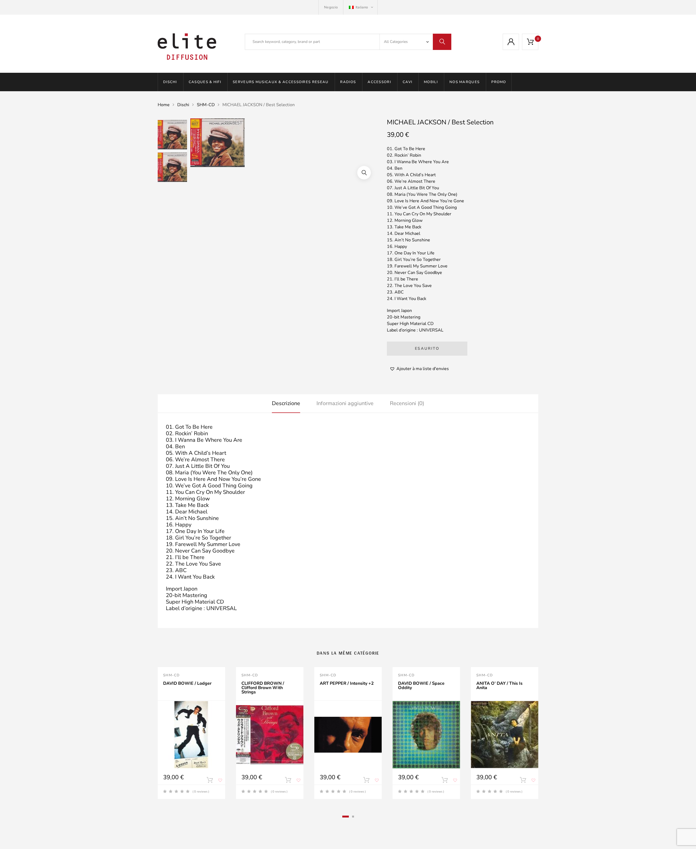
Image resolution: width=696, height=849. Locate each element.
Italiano (362, 7)
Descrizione (286, 403)
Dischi (170, 82)
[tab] (286, 403)
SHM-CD (206, 105)
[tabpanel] (191, 733)
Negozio (331, 7)
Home (164, 105)
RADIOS (348, 82)
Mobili (431, 82)
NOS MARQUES (464, 82)
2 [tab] (353, 817)
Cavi (407, 82)
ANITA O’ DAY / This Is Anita (499, 685)
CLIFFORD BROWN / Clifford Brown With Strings (262, 687)
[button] (364, 172)
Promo (498, 82)
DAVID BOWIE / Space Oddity (421, 685)
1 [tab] (345, 817)
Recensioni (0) (407, 403)
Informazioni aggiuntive (345, 403)
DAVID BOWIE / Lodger (187, 683)
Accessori (379, 82)
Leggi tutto (210, 781)
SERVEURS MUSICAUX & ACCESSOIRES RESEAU (280, 82)
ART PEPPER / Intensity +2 (347, 683)
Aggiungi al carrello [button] (288, 781)
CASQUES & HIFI (205, 82)
